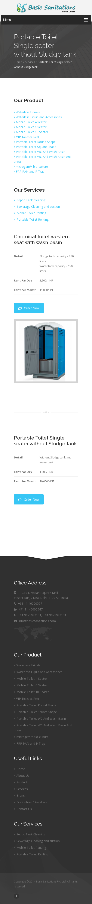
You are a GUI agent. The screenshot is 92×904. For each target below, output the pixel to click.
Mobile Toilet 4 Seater (30, 122)
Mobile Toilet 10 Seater (31, 132)
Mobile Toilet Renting (31, 213)
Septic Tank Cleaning (30, 200)
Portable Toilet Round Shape (35, 142)
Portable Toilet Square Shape (35, 147)
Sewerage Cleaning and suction (38, 206)
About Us (22, 775)
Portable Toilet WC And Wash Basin (40, 152)
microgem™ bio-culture (31, 167)
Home (18, 62)
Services (30, 62)
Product (21, 782)
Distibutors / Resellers (31, 802)
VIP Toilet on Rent (27, 136)
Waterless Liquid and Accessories (38, 117)
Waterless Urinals (27, 112)
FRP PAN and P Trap (30, 171)
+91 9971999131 (29, 615)
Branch (21, 795)
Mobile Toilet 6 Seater (30, 127)
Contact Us (24, 809)
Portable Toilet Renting (32, 219)
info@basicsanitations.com (36, 621)
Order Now (30, 308)
